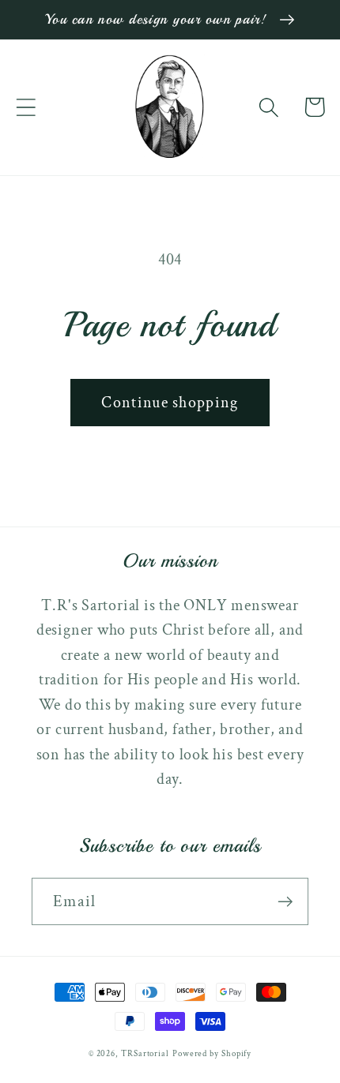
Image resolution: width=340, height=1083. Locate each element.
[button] (25, 106)
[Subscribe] (285, 902)
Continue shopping (169, 402)
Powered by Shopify (211, 1053)
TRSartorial (145, 1053)
